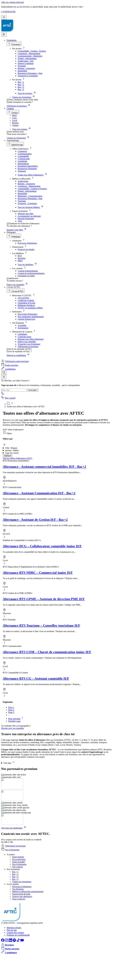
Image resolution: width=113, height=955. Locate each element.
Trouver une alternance (22, 896)
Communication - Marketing (30, 56)
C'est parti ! (32, 390)
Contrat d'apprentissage (28, 271)
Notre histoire (18, 857)
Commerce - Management (29, 53)
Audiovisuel (23, 181)
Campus (10, 108)
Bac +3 (21, 87)
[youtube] (22, 941)
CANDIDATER (8, 11)
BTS (20, 256)
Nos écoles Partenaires (27, 314)
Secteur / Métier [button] (12, 450)
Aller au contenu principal (12, 2)
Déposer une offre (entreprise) (31, 339)
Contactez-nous (24, 336)
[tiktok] (18, 941)
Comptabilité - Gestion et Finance (32, 188)
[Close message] (4, 17)
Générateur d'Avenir (26, 303)
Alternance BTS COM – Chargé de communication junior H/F (47, 652)
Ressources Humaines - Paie (30, 73)
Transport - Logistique (27, 203)
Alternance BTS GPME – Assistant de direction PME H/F (44, 599)
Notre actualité (18, 862)
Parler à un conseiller (27, 341)
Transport (22, 171)
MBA (20, 261)
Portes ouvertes (11, 365)
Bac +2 (21, 84)
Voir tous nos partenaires (11, 828)
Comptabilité (23, 156)
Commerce (22, 151)
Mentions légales (14, 927)
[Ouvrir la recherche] (4, 372)
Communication (25, 154)
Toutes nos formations (21, 881)
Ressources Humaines (27, 168)
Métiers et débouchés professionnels (27, 891)
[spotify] (15, 941)
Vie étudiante (18, 889)
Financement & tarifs (21, 894)
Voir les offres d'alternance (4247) (17, 458)
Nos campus (17, 867)
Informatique (23, 163)
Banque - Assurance (26, 68)
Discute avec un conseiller (12, 728)
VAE (20, 221)
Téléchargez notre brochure (17, 361)
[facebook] (3, 941)
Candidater (22, 334)
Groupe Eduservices (26, 319)
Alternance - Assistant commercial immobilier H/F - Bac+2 (44, 466)
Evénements (23, 328)
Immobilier (22, 71)
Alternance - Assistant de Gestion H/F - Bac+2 (35, 519)
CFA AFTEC (23, 298)
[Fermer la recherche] (4, 377)
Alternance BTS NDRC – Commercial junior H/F (38, 572)
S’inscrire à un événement (29, 344)
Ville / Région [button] (11, 448)
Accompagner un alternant (29, 216)
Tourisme (22, 66)
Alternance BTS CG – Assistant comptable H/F (36, 678)
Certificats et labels (26, 300)
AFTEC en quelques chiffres (30, 308)
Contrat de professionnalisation (31, 273)
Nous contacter (18, 899)
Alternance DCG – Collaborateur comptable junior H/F (42, 546)
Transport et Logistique (28, 76)
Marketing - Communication (30, 196)
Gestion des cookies (15, 932)
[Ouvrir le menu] (4, 34)
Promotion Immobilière (28, 166)
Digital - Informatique (27, 58)
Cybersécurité (24, 158)
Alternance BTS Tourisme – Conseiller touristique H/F (41, 625)
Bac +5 (21, 89)
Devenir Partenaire (26, 218)
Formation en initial (26, 276)
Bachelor (21, 258)
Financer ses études (26, 249)
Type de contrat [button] (12, 453)
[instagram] (7, 941)
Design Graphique (26, 63)
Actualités (22, 325)
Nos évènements (12, 850)
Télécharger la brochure (28, 346)
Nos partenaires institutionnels (31, 316)
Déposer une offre (25, 213)
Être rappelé (10, 398)
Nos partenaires (19, 859)
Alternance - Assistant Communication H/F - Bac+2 (39, 493)
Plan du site (12, 930)
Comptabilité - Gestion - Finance (32, 51)
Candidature (10, 369)
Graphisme (22, 161)
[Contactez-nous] (2, 394)
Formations (11, 40)
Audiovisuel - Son (25, 61)
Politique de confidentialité (18, 935)
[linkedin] (11, 941)
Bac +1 (21, 82)
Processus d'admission (27, 243)
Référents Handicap (26, 305)
